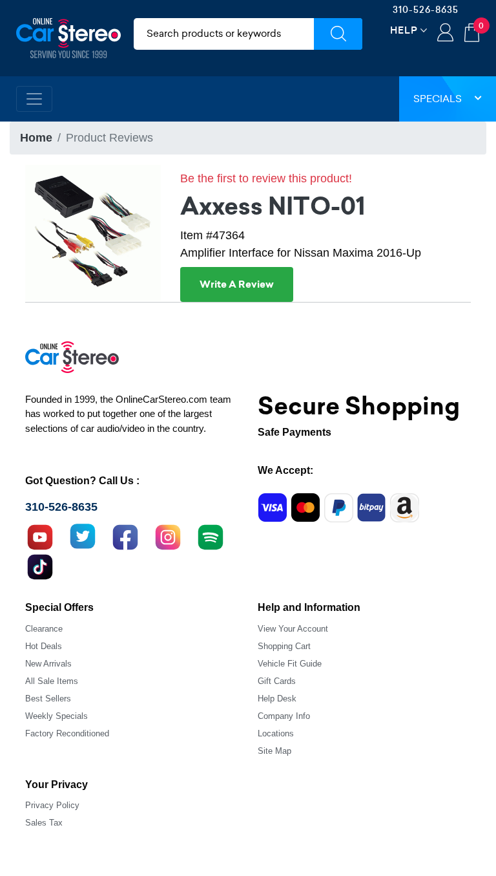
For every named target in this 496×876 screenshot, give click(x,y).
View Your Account (293, 629)
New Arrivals (48, 663)
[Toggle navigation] (34, 99)
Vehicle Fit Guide (290, 663)
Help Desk (277, 698)
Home (36, 137)
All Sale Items (51, 681)
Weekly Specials (56, 716)
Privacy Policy (52, 805)
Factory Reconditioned (67, 733)
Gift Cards (277, 681)
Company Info (284, 716)
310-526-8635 (426, 9)
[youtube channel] (40, 536)
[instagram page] (168, 536)
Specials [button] (437, 98)
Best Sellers (48, 698)
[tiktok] (40, 566)
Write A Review (237, 284)
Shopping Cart (284, 646)
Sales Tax (44, 823)
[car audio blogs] (210, 536)
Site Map (274, 751)
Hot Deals (43, 646)
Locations (276, 733)
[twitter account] (83, 536)
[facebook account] (125, 536)
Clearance (44, 629)
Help (404, 30)
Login (445, 33)
